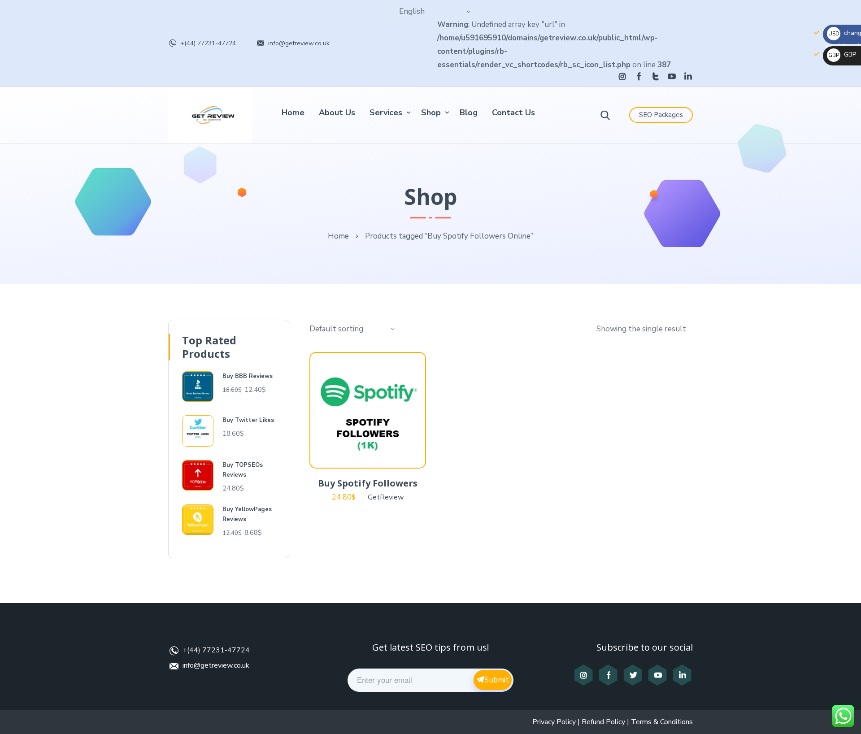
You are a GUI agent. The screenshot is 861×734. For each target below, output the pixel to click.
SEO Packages (661, 114)
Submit (496, 680)
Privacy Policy (554, 722)
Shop (431, 112)
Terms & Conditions (662, 722)
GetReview (386, 497)
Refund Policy (603, 722)
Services (386, 112)
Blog (469, 112)
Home (293, 112)
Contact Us (513, 112)
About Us (337, 112)
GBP (842, 54)
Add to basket (373, 458)
